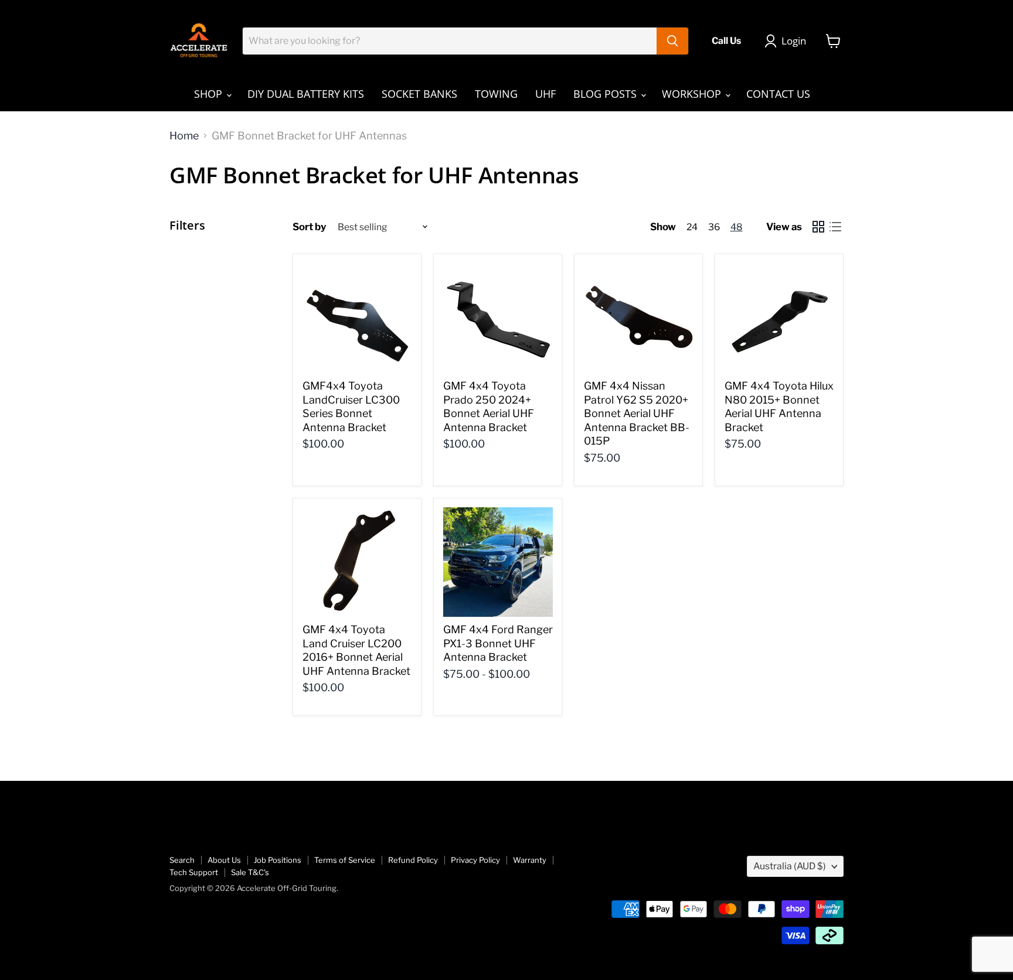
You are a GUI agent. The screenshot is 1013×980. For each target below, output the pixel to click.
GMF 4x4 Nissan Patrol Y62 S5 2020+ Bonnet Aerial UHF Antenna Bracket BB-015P (636, 414)
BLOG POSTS (606, 94)
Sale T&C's (250, 872)
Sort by (310, 227)
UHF (545, 94)
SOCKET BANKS (419, 94)
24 (692, 227)
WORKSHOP (693, 94)
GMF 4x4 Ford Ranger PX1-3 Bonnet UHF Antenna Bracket (498, 643)
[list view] (835, 226)
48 (736, 227)
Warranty (529, 860)
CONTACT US (778, 94)
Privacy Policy (475, 860)
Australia (789, 866)
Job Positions (277, 860)
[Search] (672, 41)
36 (714, 227)
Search (182, 860)
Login (793, 40)
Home (184, 136)
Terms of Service (344, 860)
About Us (224, 860)
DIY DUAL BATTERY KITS (305, 94)
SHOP (209, 94)
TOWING (496, 94)
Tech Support (193, 872)
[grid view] (818, 226)
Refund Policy (413, 860)
